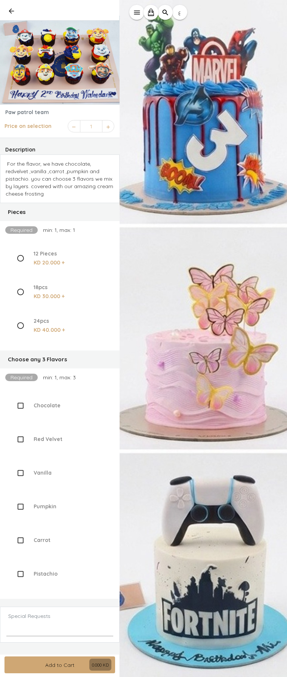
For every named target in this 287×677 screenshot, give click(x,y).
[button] (60, 212)
